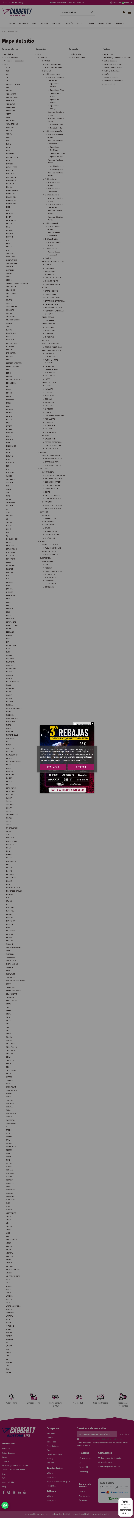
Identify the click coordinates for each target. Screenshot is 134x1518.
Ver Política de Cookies (50, 760)
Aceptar (81, 767)
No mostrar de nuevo (83, 724)
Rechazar (53, 767)
